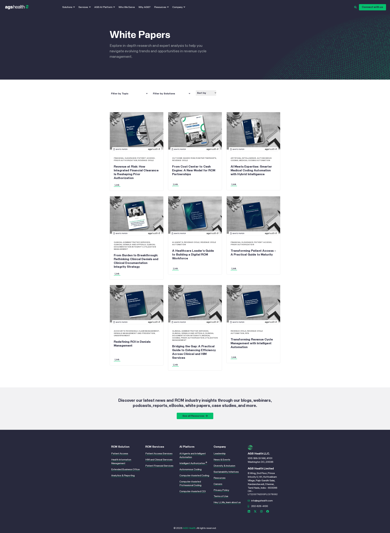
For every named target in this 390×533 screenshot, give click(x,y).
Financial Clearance (125, 158)
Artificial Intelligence (243, 158)
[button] (130, 93)
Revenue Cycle (146, 160)
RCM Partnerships (206, 158)
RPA (247, 333)
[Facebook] (268, 511)
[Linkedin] (249, 511)
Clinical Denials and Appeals (130, 245)
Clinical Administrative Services (132, 242)
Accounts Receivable (126, 331)
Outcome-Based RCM (183, 158)
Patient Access (146, 158)
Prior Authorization (125, 160)
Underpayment (122, 336)
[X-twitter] (255, 511)
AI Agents (177, 242)
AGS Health (189, 528)
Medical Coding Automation (254, 160)
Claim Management (148, 331)
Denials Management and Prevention (134, 333)
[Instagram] (261, 511)
